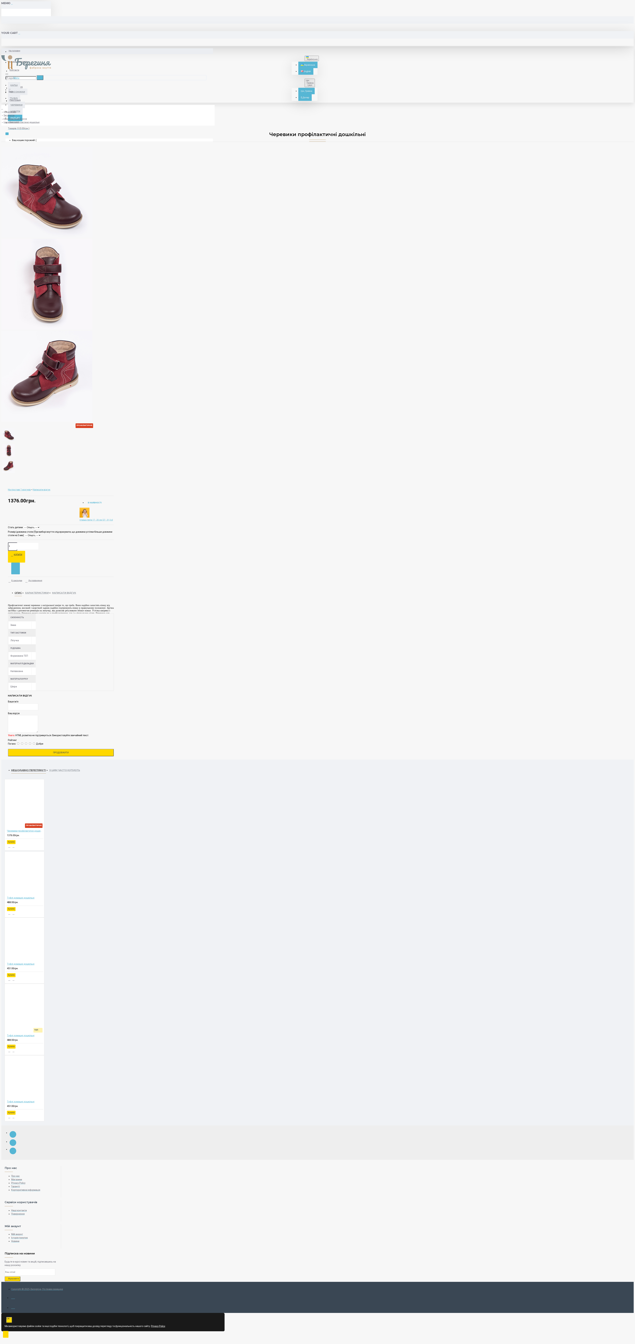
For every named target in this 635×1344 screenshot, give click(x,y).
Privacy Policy (158, 1326)
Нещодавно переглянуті (28, 770)
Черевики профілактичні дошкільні (22, 122)
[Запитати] (15, 568)
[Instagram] (13, 1142)
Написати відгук (64, 592)
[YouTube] (13, 1151)
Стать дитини (15, 527)
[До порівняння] (13, 846)
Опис (18, 592)
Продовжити (61, 752)
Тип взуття (9, 115)
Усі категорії (10, 112)
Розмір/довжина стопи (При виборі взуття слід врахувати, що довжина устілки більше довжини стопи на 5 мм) (60, 533)
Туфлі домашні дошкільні (20, 897)
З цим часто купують (64, 770)
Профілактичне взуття (15, 119)
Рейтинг (12, 740)
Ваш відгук (14, 713)
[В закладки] (9, 846)
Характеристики (37, 592)
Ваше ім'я (13, 701)
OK (8, 1318)
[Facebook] (13, 1134)
